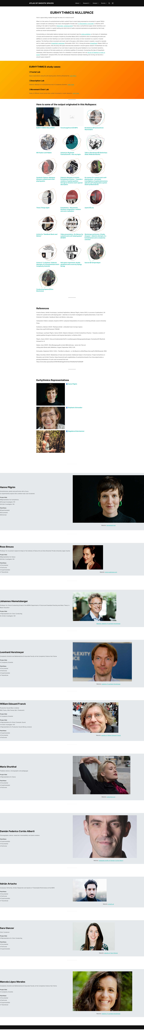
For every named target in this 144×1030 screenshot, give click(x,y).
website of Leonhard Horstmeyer (111, 684)
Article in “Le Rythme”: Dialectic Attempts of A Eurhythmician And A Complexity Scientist (47, 264)
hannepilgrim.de (111, 525)
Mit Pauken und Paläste (44, 152)
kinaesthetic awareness (57, 43)
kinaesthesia (93, 43)
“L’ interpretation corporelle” (86, 23)
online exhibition (86, 34)
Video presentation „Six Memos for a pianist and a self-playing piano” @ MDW (72, 236)
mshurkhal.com (111, 797)
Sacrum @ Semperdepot (92, 262)
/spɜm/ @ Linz (89, 207)
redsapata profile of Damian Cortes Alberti (111, 860)
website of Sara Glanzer (111, 953)
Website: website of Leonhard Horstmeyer (108, 623)
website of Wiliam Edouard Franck (111, 735)
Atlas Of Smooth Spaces (41, 3)
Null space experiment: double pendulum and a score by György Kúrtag (71, 264)
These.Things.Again (42, 207)
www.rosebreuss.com (111, 572)
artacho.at (111, 904)
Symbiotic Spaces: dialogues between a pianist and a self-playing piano (45, 179)
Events (103, 3)
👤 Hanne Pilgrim (71, 384)
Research (86, 3)
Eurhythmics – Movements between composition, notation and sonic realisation (71, 209)
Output (95, 3)
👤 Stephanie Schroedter (74, 407)
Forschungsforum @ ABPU (69, 128)
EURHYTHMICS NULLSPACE (45, 128)
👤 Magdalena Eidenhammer (75, 431)
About (77, 3)
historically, (60, 26)
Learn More (73, 76)
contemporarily (68, 26)
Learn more (71, 84)
